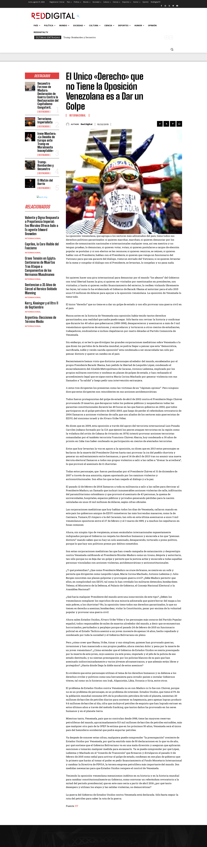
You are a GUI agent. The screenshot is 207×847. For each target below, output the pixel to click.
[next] (171, 37)
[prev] (166, 37)
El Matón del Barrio (74, 37)
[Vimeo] (173, 6)
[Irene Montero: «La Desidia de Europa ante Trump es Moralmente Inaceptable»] (30, 136)
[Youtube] (177, 6)
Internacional (33, 238)
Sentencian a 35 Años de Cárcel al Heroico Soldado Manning (41, 289)
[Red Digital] (68, 124)
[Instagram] (165, 6)
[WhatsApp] (179, 124)
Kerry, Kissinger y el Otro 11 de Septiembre (41, 305)
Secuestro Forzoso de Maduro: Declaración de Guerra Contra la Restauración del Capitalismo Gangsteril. (47, 95)
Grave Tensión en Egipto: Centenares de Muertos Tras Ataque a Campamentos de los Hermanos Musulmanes (40, 266)
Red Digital (86, 124)
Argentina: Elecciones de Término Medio (40, 319)
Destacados (43, 112)
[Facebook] (161, 6)
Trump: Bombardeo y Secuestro (45, 165)
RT (76, 806)
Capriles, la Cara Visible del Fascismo (42, 246)
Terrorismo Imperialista (45, 120)
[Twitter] (169, 6)
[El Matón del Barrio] (30, 183)
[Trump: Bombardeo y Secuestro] (30, 165)
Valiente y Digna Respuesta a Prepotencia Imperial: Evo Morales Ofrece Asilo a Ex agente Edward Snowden (42, 226)
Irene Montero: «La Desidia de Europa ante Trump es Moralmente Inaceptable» (46, 142)
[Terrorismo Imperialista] (30, 121)
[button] (78, 16)
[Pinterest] (173, 124)
